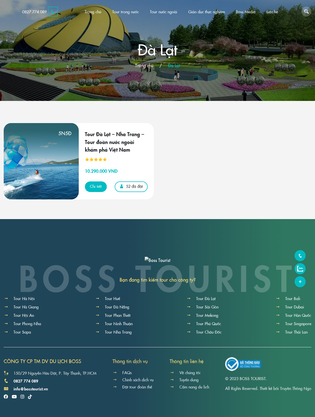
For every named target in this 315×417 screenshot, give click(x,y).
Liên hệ (272, 11)
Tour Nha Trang (118, 332)
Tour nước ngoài (163, 11)
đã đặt (134, 186)
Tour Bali (292, 298)
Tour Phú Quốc (208, 323)
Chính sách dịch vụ (138, 379)
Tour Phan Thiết (117, 315)
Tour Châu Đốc (208, 332)
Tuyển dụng (189, 379)
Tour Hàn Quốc (298, 315)
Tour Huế (112, 298)
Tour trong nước (125, 11)
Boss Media (245, 11)
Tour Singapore (298, 323)
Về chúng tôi (189, 372)
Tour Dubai (294, 306)
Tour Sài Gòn (207, 306)
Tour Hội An (24, 315)
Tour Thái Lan (296, 332)
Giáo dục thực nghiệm (206, 11)
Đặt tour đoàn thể (137, 386)
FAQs (127, 372)
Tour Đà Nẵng (117, 306)
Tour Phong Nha (27, 323)
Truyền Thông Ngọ (295, 388)
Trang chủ (93, 11)
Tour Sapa (22, 332)
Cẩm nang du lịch (194, 386)
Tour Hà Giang (26, 306)
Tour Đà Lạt (206, 298)
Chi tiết (96, 186)
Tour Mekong (207, 315)
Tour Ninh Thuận (119, 323)
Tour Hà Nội (24, 298)
